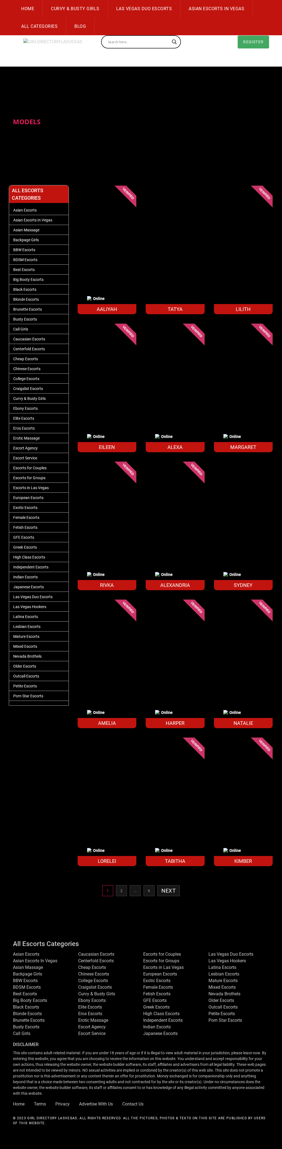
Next (168, 890)
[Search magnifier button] (174, 42)
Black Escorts (24, 289)
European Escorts (28, 497)
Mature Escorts (26, 636)
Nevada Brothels (27, 656)
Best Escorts (24, 269)
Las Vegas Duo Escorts (144, 8)
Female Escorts (26, 517)
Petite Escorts (25, 686)
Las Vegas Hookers (29, 607)
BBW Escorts (24, 250)
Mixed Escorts (25, 646)
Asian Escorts (25, 210)
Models (26, 121)
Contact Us (132, 1104)
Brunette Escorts (27, 309)
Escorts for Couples (30, 468)
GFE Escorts (23, 537)
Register (253, 42)
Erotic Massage (26, 438)
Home (27, 8)
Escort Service (25, 458)
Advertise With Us (96, 1104)
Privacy (62, 1104)
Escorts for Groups (29, 478)
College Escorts (26, 378)
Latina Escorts (25, 616)
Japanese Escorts (28, 587)
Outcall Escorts (26, 676)
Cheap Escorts (25, 359)
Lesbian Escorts (26, 626)
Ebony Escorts (25, 408)
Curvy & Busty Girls (75, 8)
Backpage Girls (26, 240)
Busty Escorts (25, 319)
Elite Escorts (23, 418)
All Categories (39, 26)
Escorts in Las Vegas (31, 488)
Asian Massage (26, 230)
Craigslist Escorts (28, 388)
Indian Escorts (25, 577)
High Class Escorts (29, 557)
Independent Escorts (30, 567)
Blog (80, 26)
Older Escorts (24, 666)
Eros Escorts (24, 428)
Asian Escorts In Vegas (216, 8)
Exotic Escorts (25, 507)
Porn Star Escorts (28, 696)
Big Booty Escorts (28, 279)
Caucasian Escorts (29, 339)
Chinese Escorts (26, 369)
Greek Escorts (25, 547)
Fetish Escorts (25, 527)
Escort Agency (25, 448)
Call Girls (20, 329)
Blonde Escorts (26, 299)
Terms (40, 1104)
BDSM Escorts (25, 260)
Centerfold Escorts (29, 349)
